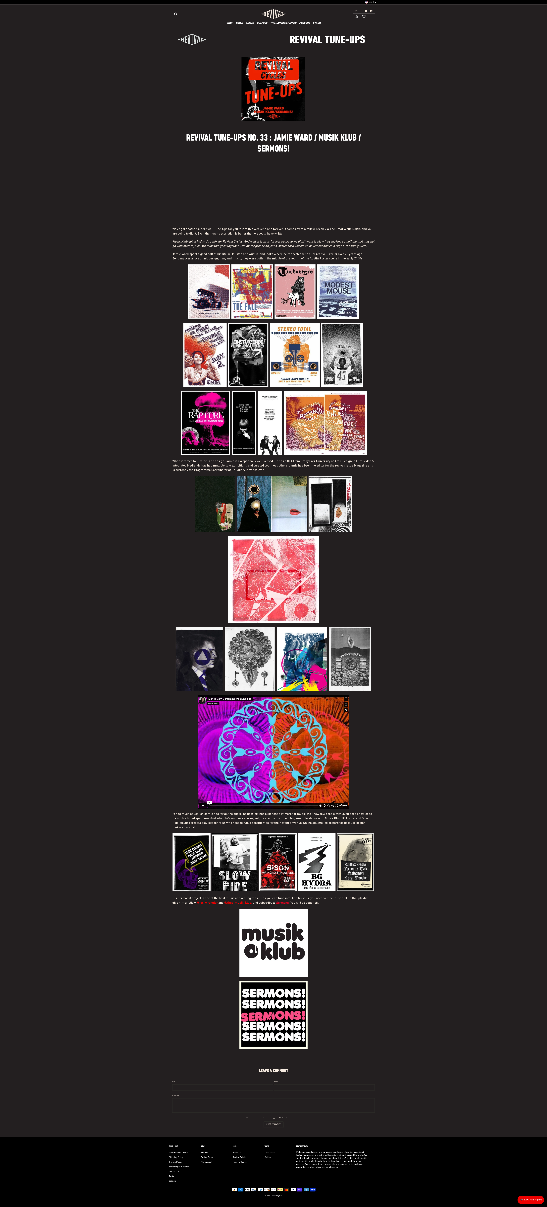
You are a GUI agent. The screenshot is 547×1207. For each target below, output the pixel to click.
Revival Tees (207, 1157)
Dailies (268, 1157)
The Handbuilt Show (283, 23)
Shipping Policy (176, 1157)
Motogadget (206, 1162)
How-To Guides (240, 1162)
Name (174, 1082)
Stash (317, 23)
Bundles (204, 1153)
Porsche (304, 23)
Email (276, 1082)
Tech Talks (270, 1153)
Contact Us (174, 1172)
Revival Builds (239, 1157)
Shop (229, 23)
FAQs (171, 1176)
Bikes (239, 23)
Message (175, 1096)
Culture (262, 23)
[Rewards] (531, 1200)
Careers (172, 1181)
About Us (237, 1153)
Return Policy (175, 1162)
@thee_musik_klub (237, 903)
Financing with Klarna (179, 1167)
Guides (250, 23)
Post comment (274, 1124)
